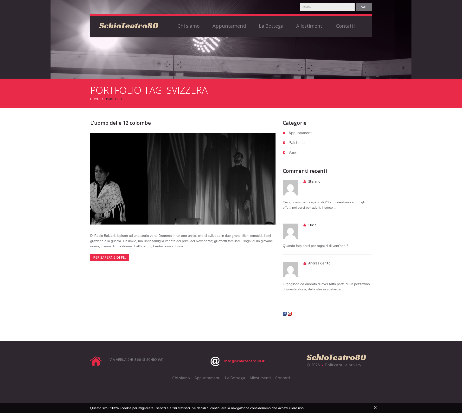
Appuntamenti (229, 26)
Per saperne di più (109, 257)
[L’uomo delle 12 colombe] (183, 179)
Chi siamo (189, 26)
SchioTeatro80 (129, 25)
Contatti (345, 26)
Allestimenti (309, 26)
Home (94, 99)
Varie (293, 152)
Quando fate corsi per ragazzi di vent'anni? (315, 246)
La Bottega (271, 26)
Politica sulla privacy (343, 365)
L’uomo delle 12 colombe (120, 122)
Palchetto (297, 143)
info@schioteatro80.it (244, 360)
